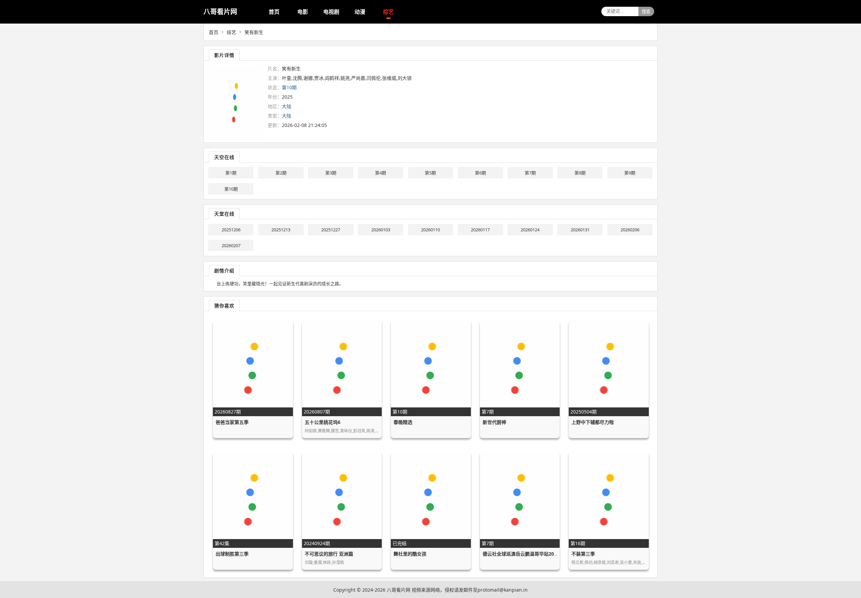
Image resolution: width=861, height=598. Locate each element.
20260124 (530, 230)
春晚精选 (403, 422)
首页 (274, 11)
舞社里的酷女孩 (410, 554)
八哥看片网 (220, 11)
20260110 (430, 230)
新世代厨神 (494, 422)
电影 (302, 11)
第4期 (380, 173)
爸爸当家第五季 (232, 422)
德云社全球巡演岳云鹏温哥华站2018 (521, 554)
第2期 (281, 173)
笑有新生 (254, 32)
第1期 (230, 173)
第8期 (580, 173)
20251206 (231, 230)
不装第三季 (583, 554)
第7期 (530, 173)
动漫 (359, 11)
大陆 (286, 106)
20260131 (580, 230)
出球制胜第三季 (232, 554)
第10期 (231, 189)
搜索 (646, 11)
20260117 (480, 230)
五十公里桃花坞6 (322, 422)
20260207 (231, 245)
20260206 (630, 230)
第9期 (629, 173)
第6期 (480, 173)
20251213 (280, 230)
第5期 (430, 173)
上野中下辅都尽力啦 (592, 422)
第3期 (330, 173)
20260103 (380, 230)
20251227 (330, 230)
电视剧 (331, 11)
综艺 (388, 11)
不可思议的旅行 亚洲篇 (329, 554)
